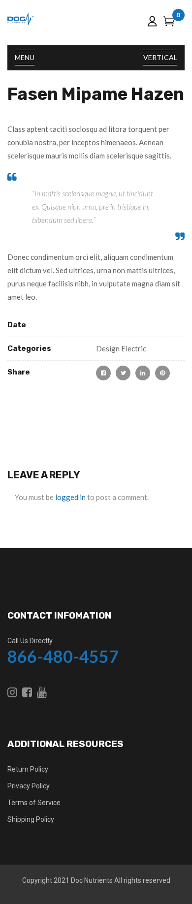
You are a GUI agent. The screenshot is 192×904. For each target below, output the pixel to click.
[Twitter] (123, 373)
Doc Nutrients (92, 880)
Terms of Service (34, 803)
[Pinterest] (162, 373)
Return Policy (27, 769)
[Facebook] (103, 373)
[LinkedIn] (142, 373)
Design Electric (121, 348)
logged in (70, 497)
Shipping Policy (30, 819)
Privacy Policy (28, 786)
